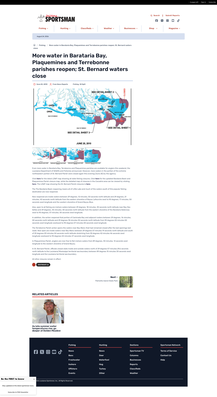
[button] (43, 28)
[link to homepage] (56, 18)
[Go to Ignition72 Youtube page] (173, 20)
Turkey (102, 369)
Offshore (72, 369)
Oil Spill (82, 84)
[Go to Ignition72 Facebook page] (156, 20)
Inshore (72, 365)
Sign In (203, 2)
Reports (134, 365)
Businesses (135, 360)
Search (156, 15)
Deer (101, 356)
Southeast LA (43, 264)
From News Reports (60, 84)
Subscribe (212, 2)
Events (71, 373)
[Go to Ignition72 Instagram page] (167, 20)
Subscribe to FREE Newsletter (18, 392)
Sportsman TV (137, 351)
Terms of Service (168, 351)
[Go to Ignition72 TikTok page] (178, 20)
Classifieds (135, 369)
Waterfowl (104, 360)
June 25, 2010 (41, 84)
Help (162, 360)
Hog (101, 365)
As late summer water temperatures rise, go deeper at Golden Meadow (46, 328)
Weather (134, 373)
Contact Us (165, 356)
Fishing (42, 45)
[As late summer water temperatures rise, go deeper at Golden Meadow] (48, 311)
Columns (134, 356)
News (71, 351)
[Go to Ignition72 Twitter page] (162, 20)
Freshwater (74, 360)
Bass (70, 356)
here (39, 179)
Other (102, 373)
